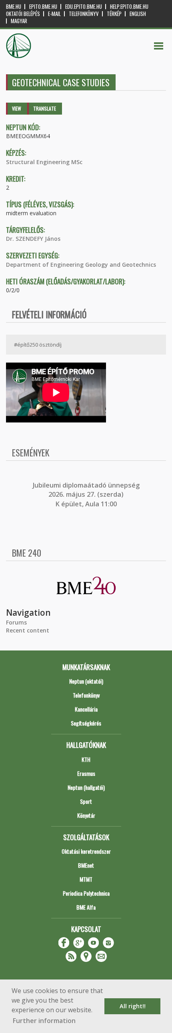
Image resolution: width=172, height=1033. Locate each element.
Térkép (114, 13)
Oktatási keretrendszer (86, 851)
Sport (86, 801)
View (16, 108)
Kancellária (86, 709)
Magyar (19, 21)
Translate (44, 108)
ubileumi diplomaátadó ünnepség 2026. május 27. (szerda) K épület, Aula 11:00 (87, 494)
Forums (16, 622)
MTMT (86, 879)
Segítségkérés (86, 723)
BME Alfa (86, 907)
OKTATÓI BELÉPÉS (23, 13)
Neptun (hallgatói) (86, 787)
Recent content (27, 630)
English (138, 13)
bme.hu (13, 6)
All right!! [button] (133, 1006)
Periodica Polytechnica (86, 893)
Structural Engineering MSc (44, 162)
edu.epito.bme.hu (83, 6)
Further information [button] (44, 1020)
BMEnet (86, 865)
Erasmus (86, 773)
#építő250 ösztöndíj (38, 344)
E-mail (54, 13)
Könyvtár (86, 815)
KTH (86, 759)
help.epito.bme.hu (129, 6)
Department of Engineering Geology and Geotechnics (81, 264)
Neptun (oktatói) (86, 681)
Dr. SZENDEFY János (33, 238)
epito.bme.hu (43, 6)
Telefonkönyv (84, 13)
